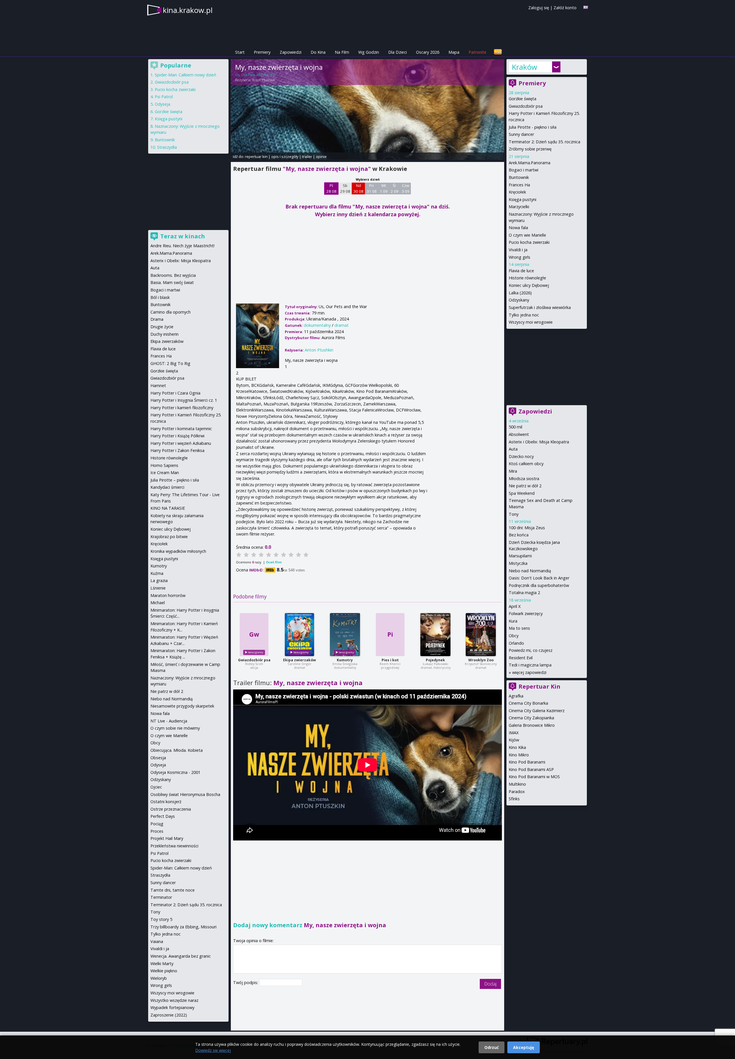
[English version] (585, 7)
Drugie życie (161, 326)
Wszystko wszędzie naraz (174, 1000)
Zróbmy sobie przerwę (530, 149)
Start (240, 52)
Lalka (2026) (520, 292)
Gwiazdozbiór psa (254, 660)
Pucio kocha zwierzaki (529, 242)
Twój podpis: (246, 982)
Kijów (514, 740)
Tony (514, 514)
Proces (156, 831)
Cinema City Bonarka (528, 703)
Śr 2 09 (395, 188)
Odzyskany (519, 300)
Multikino (517, 784)
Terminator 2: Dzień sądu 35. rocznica (544, 141)
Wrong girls (519, 257)
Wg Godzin (368, 52)
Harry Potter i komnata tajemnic (181, 428)
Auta (513, 449)
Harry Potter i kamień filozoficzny (181, 407)
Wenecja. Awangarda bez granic (180, 956)
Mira (513, 471)
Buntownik (519, 177)
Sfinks (514, 798)
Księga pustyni (522, 199)
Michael (157, 602)
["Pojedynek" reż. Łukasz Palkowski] (435, 634)
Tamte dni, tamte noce (172, 890)
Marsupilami (520, 556)
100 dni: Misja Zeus (527, 527)
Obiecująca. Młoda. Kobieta (176, 750)
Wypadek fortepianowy (172, 1007)
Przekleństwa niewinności (174, 846)
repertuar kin (256, 156)
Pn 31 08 (372, 188)
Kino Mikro (519, 754)
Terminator (161, 897)
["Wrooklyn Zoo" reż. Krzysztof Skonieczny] (481, 634)
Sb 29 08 (345, 188)
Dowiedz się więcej (213, 1050)
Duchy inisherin (164, 334)
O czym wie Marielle (527, 235)
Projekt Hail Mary (166, 838)
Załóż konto (565, 7)
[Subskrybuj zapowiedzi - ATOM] (497, 52)
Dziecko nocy (521, 456)
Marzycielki (519, 206)
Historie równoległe (527, 278)
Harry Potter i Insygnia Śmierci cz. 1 (183, 400)
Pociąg (156, 823)
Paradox (517, 791)
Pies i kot (390, 660)
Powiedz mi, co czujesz (530, 650)
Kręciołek (517, 192)
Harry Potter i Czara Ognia (175, 393)
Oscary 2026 (427, 52)
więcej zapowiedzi (529, 672)
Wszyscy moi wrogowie (531, 322)
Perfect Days (162, 816)
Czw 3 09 (405, 188)
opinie (321, 156)
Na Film (342, 52)
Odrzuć (491, 1047)
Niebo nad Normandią (530, 570)
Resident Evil (521, 657)
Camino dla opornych (170, 312)
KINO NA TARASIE (167, 508)
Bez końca (519, 535)
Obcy (514, 635)
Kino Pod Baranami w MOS (534, 776)
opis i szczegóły (284, 156)
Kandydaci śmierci (167, 487)
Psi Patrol (164, 96)
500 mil (515, 427)
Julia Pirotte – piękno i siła (174, 480)
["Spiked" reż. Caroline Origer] (299, 634)
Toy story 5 (161, 919)
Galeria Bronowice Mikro (532, 725)
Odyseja (162, 104)
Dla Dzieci (397, 52)
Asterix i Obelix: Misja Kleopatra (539, 442)
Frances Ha (519, 185)
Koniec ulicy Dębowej (529, 285)
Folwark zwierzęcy (526, 613)
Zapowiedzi (290, 52)
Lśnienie (158, 588)
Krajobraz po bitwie (169, 536)
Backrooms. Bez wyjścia (173, 275)
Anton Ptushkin (263, 80)
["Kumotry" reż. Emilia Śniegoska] (345, 634)
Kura (513, 621)
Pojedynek (435, 660)
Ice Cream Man (164, 472)
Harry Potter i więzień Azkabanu (180, 443)
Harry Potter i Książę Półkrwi (177, 435)
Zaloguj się (538, 7)
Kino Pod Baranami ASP (531, 769)
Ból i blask (160, 297)
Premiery (262, 52)
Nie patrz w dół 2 (525, 485)
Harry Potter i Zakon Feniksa (177, 450)
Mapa (453, 52)
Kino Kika (517, 747)
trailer (307, 156)
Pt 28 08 (331, 188)
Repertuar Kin (539, 686)
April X (515, 606)
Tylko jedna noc (524, 315)
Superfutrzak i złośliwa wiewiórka (540, 307)
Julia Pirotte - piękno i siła (532, 127)
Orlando (516, 643)
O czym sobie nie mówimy (175, 728)
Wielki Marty (161, 963)
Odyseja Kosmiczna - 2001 (175, 772)
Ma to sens (519, 628)
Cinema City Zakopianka (531, 717)
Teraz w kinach (182, 236)
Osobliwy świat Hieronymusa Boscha (185, 794)
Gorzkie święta (522, 98)
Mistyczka (518, 563)
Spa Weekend (522, 493)
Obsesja (158, 757)
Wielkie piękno (163, 970)
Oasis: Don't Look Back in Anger (539, 578)
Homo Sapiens (164, 465)
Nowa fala (518, 227)
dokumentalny (317, 325)
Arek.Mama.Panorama (529, 162)
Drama (156, 319)
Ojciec (156, 787)
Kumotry (345, 660)
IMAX (514, 732)
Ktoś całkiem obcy (526, 463)
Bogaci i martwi (523, 170)
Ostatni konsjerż (165, 801)
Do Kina (318, 52)
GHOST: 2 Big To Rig (170, 363)
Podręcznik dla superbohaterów (539, 585)
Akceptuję (523, 1047)
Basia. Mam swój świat (172, 282)
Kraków (524, 67)
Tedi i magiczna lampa (530, 665)
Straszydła (167, 147)
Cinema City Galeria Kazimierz (536, 710)
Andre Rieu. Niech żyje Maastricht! (182, 245)
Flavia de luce (521, 270)
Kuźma (156, 573)
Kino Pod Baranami (527, 762)
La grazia (159, 580)
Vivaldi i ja (518, 249)
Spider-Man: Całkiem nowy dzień (185, 75)
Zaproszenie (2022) (168, 1015)
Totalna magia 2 (524, 592)
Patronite (477, 52)
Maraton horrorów (167, 595)
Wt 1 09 (384, 188)
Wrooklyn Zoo (481, 660)
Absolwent (519, 434)
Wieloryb (158, 978)
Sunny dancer (521, 134)
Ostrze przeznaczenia (170, 809)
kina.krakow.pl (187, 10)
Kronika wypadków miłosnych (178, 551)
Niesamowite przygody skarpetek (182, 706)
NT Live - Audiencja (168, 721)
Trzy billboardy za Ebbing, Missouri (183, 926)
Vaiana (156, 941)
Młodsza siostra (524, 478)
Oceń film (274, 562)
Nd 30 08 (358, 188)
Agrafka (516, 696)
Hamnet (158, 385)
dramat (341, 325)
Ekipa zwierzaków (299, 660)
